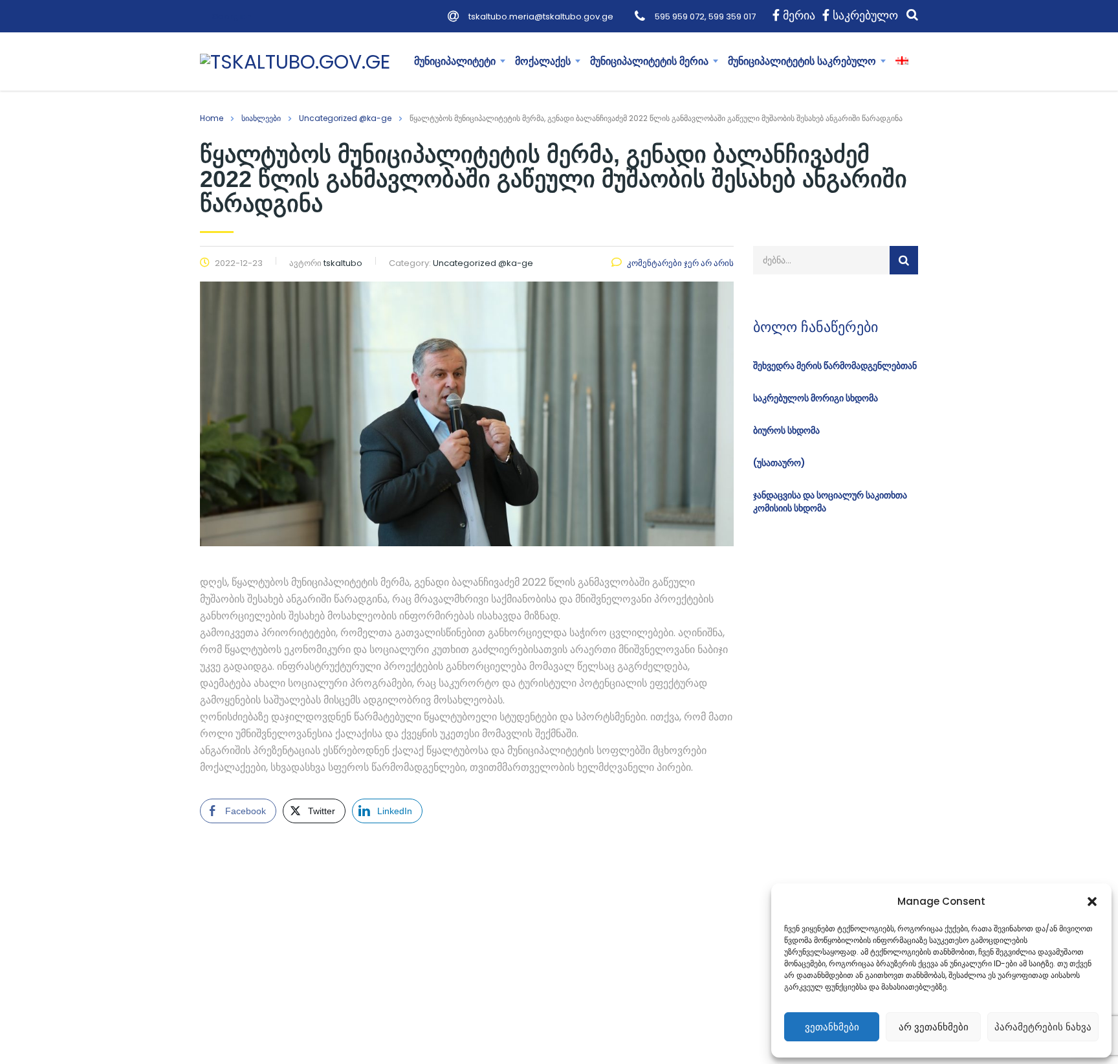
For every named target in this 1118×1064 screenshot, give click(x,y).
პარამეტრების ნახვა (1042, 1027)
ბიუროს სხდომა (786, 430)
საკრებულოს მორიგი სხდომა (815, 398)
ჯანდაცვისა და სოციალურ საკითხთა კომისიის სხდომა (830, 502)
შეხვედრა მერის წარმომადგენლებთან (835, 365)
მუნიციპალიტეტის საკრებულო (802, 61)
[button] (1092, 901)
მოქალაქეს (543, 61)
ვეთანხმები (832, 1027)
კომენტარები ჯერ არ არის (680, 263)
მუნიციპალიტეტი (455, 61)
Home (211, 118)
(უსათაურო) (779, 462)
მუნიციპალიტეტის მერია (649, 61)
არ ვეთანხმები (934, 1027)
